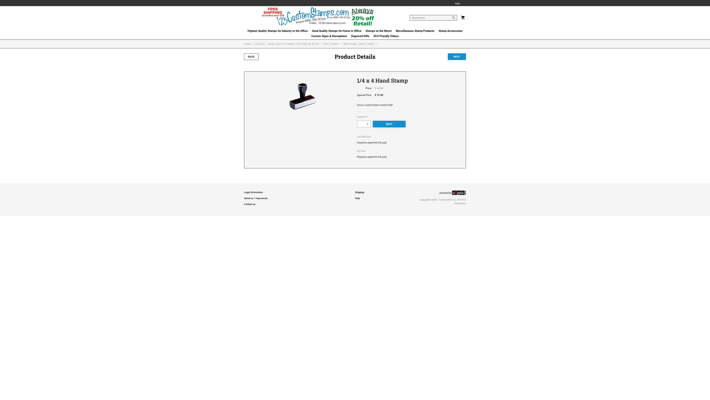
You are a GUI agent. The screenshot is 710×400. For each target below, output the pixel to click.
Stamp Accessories (451, 31)
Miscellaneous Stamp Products (415, 31)
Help (357, 198)
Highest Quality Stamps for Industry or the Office (278, 31)
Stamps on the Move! (379, 31)
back (251, 56)
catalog (259, 44)
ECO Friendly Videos (386, 36)
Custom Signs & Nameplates (329, 36)
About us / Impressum (256, 198)
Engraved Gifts (360, 36)
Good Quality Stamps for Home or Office (336, 31)
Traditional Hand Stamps (358, 44)
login (457, 3)
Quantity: (362, 117)
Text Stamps (331, 44)
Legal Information (253, 192)
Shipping (359, 192)
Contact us (250, 204)
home (247, 44)
